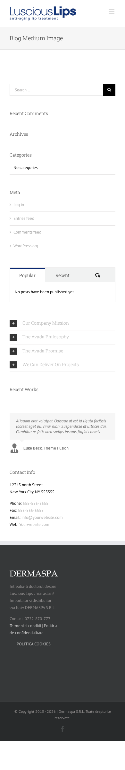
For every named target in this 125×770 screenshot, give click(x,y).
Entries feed (23, 218)
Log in (18, 204)
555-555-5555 (35, 503)
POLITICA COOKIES (34, 644)
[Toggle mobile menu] (112, 11)
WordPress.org (25, 246)
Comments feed (27, 232)
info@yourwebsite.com (42, 517)
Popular (27, 275)
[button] (62, 323)
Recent (62, 275)
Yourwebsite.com (34, 524)
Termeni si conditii (25, 625)
